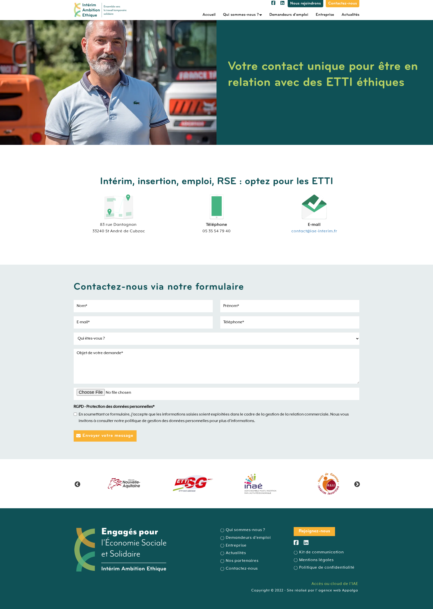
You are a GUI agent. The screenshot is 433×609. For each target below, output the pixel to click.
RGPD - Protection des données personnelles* (114, 406)
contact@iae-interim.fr (314, 231)
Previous (76, 483)
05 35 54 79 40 (216, 231)
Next (356, 483)
